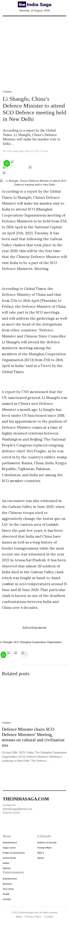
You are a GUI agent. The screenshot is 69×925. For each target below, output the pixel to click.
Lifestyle (7, 899)
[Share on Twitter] (15, 168)
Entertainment (10, 842)
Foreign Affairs (44, 847)
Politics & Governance (14, 853)
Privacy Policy (33, 916)
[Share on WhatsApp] (6, 163)
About (19, 916)
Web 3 (40, 853)
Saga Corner (9, 847)
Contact (49, 916)
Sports (40, 858)
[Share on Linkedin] (17, 174)
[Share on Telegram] (43, 168)
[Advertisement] (34, 50)
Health (6, 894)
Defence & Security (46, 842)
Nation (6, 863)
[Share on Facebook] (26, 163)
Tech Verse (8, 889)
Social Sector (9, 858)
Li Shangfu (6, 642)
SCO (16, 642)
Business (7, 884)
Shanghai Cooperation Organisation (41, 642)
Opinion (7, 868)
